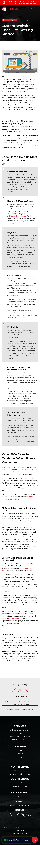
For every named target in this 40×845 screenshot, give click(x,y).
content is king (13, 618)
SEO (26, 474)
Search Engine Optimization (20, 736)
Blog (20, 757)
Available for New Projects (18, 840)
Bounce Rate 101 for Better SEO (19, 709)
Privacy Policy (20, 830)
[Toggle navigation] (36, 9)
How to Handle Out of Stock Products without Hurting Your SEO (21, 703)
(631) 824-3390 (20, 796)
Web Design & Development (20, 730)
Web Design (10, 20)
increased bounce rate (10, 591)
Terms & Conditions (20, 833)
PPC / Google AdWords (20, 740)
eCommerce (20, 733)
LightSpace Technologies (16, 216)
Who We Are (20, 750)
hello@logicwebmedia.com (20, 805)
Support (20, 760)
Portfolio (20, 753)
